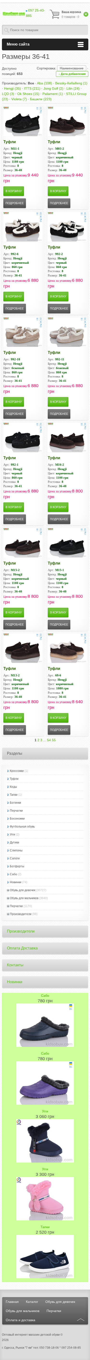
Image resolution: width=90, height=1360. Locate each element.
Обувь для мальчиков (24, 898)
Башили (41, 99)
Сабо (13, 874)
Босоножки (17, 818)
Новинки (15, 882)
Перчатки (16, 810)
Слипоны (16, 850)
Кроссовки (17, 771)
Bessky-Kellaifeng (71, 83)
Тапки (14, 794)
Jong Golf (53, 88)
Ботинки (15, 802)
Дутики (14, 842)
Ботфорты (17, 866)
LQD (8, 94)
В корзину (14, 191)
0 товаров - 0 (71, 14)
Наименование (72, 68)
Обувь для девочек (22, 890)
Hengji (12, 88)
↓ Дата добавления (72, 74)
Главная (12, 1302)
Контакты (15, 965)
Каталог (32, 1302)
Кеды (13, 786)
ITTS (32, 88)
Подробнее (15, 203)
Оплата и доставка (20, 1320)
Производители (20, 914)
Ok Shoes (28, 94)
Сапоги (15, 858)
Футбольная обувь (22, 826)
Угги (12, 834)
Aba (44, 83)
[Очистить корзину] (86, 14)
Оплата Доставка (22, 948)
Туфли (9, 142)
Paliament (52, 94)
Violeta (19, 99)
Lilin (73, 88)
